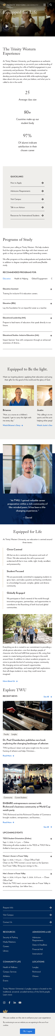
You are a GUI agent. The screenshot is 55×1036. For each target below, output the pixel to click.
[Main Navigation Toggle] (44, 4)
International (37, 954)
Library (5, 951)
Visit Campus (15, 199)
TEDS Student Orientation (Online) (17, 838)
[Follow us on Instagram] (4, 1002)
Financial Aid (37, 949)
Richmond (36, 971)
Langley (35, 967)
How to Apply (16, 183)
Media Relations (9, 942)
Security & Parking (10, 937)
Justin (40, 410)
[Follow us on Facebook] (9, 1002)
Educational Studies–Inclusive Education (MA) (21, 335)
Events (5, 980)
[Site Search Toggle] (50, 4)
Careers (6, 946)
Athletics (6, 976)
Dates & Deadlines (39, 945)
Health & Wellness (10, 967)
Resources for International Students (25, 215)
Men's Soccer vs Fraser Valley (14, 873)
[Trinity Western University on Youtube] (20, 1002)
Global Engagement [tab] (39, 278)
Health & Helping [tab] (21, 278)
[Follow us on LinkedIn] (14, 1002)
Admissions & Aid (41, 932)
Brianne (7, 410)
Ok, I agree (27, 1031)
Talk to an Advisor (17, 207)
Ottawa (35, 976)
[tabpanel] (27, 320)
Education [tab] (7, 278)
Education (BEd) (9, 303)
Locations (38, 962)
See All (46, 697)
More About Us (9, 681)
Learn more (7, 994)
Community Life (12, 962)
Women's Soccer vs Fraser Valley (15, 856)
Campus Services (9, 971)
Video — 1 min (18, 26)
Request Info (8, 907)
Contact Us (7, 922)
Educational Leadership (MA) (14, 318)
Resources (9, 932)
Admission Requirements (20, 191)
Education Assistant (10, 289)
